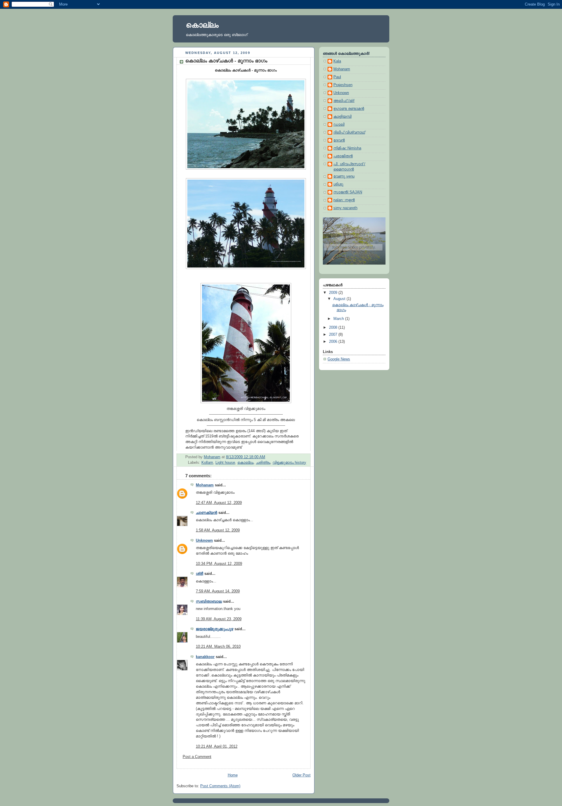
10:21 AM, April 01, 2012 (216, 746)
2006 (333, 342)
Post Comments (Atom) (220, 786)
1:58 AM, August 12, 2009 (218, 530)
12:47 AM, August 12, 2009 (219, 503)
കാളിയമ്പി (342, 117)
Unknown (204, 541)
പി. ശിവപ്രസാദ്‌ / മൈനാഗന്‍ (349, 166)
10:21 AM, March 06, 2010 (218, 647)
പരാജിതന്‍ (343, 156)
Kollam (207, 463)
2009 (333, 293)
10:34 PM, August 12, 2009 (219, 564)
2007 (333, 335)
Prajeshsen (342, 85)
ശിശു (338, 184)
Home (233, 775)
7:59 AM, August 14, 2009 (218, 591)
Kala (337, 61)
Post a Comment (197, 757)
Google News (339, 359)
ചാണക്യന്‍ (206, 513)
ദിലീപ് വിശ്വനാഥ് (349, 132)
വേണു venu (343, 176)
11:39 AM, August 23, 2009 (218, 619)
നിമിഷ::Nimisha (347, 148)
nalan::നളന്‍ (344, 200)
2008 (333, 328)
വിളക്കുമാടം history (289, 463)
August (340, 299)
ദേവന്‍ (339, 140)
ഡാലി (339, 124)
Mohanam (205, 485)
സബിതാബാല (209, 601)
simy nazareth (345, 208)
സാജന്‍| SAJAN (347, 192)
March (339, 319)
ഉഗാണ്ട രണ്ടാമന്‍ (348, 109)
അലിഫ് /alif (343, 101)
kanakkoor (205, 657)
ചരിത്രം (263, 463)
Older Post (301, 775)
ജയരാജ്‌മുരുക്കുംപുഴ (214, 629)
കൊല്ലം (202, 25)
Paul (337, 77)
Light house (225, 463)
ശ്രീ (199, 574)
